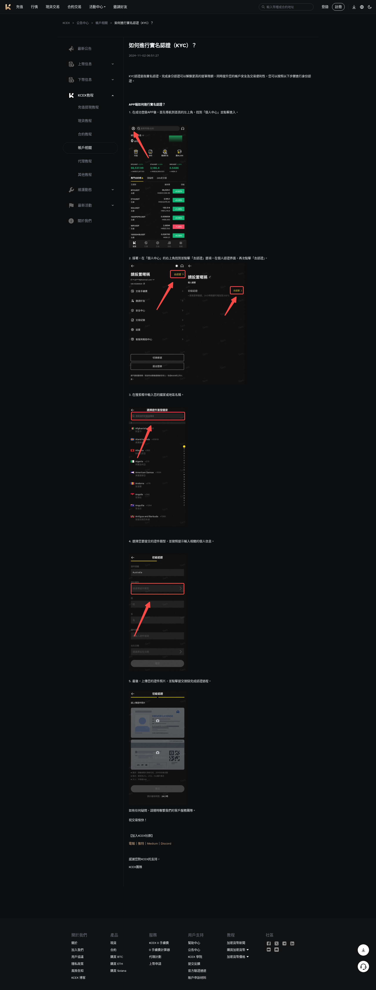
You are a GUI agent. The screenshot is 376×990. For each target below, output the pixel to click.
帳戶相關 (102, 23)
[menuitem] (90, 48)
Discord (166, 843)
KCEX (66, 23)
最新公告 (85, 48)
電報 (132, 843)
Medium (152, 843)
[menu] (90, 134)
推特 (141, 843)
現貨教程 (85, 121)
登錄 (325, 7)
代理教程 (85, 161)
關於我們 (85, 221)
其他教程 (85, 174)
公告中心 (83, 23)
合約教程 (85, 134)
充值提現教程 (88, 107)
